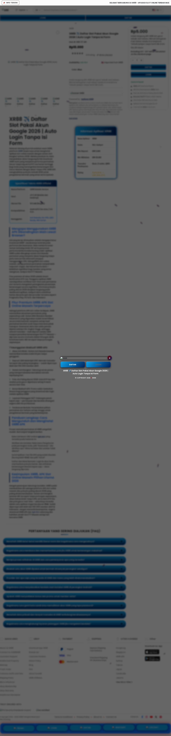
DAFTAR (72, 364)
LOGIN (98, 364)
